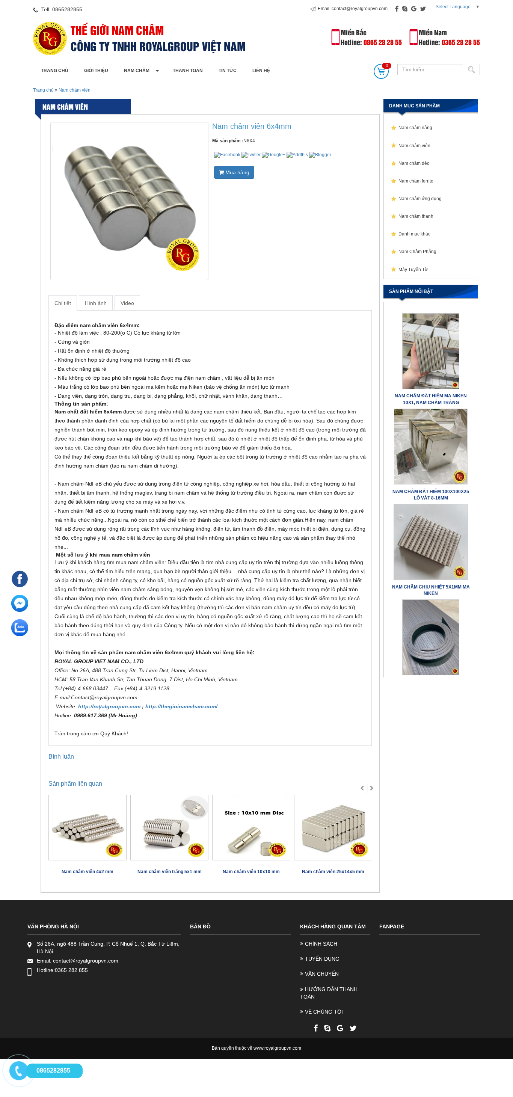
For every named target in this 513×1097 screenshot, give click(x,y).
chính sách (321, 944)
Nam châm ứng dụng (420, 198)
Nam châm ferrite (415, 181)
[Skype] (327, 1028)
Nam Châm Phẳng (417, 251)
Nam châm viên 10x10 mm (251, 871)
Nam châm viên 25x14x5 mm (333, 871)
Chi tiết (62, 303)
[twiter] (353, 1028)
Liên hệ (261, 70)
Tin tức (228, 70)
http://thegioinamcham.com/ (181, 706)
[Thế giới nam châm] (50, 38)
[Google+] (340, 1028)
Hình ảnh (96, 303)
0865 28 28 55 (383, 42)
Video (127, 303)
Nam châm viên (74, 90)
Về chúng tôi (324, 1012)
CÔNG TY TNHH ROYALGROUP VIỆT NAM (158, 46)
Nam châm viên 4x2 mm (87, 871)
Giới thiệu (96, 70)
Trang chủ (54, 70)
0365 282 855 (71, 970)
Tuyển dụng (322, 959)
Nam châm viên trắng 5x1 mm (169, 871)
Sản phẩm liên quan (75, 783)
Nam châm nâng (415, 127)
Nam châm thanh (415, 216)
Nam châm (136, 70)
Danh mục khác (414, 234)
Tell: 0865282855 (61, 9)
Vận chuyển (322, 974)
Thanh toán (188, 70)
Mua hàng (236, 172)
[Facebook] (316, 1028)
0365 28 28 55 (461, 42)
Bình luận (61, 756)
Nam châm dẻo (414, 163)
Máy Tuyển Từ (413, 269)
